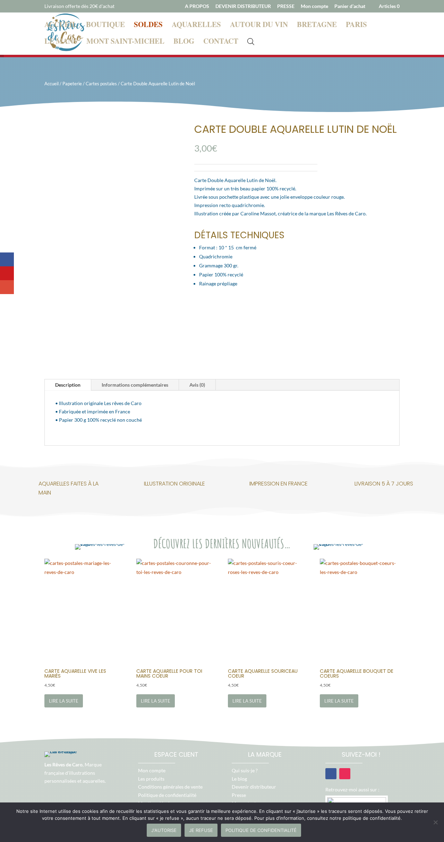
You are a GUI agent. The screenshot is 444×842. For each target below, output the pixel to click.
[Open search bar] (250, 41)
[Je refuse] (435, 822)
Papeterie (72, 83)
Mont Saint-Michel (125, 42)
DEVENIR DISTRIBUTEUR (243, 6)
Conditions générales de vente (170, 787)
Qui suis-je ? (245, 770)
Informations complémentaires (135, 385)
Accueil (60, 25)
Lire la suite (63, 701)
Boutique (105, 25)
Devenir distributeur (254, 787)
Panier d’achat (349, 6)
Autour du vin (259, 25)
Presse (239, 795)
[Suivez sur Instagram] (344, 773)
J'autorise (164, 830)
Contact (220, 42)
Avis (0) (197, 385)
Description (67, 385)
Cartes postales (101, 83)
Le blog (239, 779)
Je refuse (201, 830)
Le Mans (60, 42)
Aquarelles (196, 25)
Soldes (148, 25)
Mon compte (314, 6)
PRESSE (285, 6)
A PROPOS (197, 6)
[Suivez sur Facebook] (330, 773)
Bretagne (317, 25)
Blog (183, 42)
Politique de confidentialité (167, 795)
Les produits (151, 779)
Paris (356, 25)
